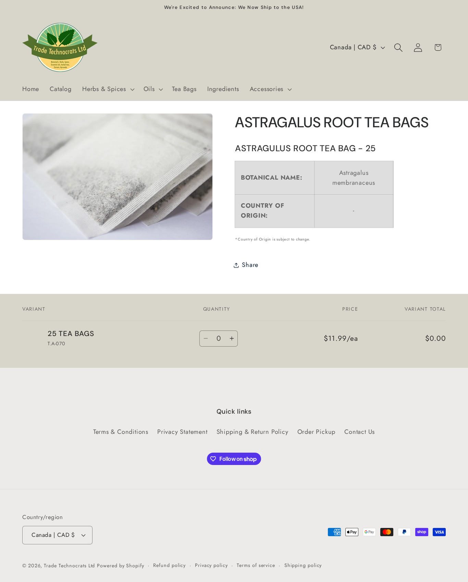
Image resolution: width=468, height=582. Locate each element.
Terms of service (256, 565)
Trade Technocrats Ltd (69, 565)
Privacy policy (211, 565)
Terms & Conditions (120, 431)
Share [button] (250, 264)
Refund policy (169, 565)
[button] (107, 89)
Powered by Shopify (120, 565)
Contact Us (359, 431)
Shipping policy (303, 565)
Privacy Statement (182, 431)
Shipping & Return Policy (252, 431)
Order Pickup (316, 431)
